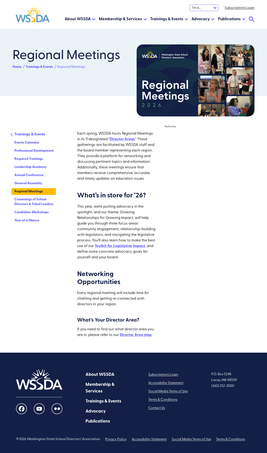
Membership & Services (120, 19)
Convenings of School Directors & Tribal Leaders (33, 202)
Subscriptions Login (163, 374)
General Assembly (28, 183)
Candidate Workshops (31, 212)
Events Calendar (26, 142)
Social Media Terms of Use (168, 391)
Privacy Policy (116, 439)
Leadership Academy (30, 167)
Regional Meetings (28, 191)
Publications (229, 19)
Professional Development (34, 151)
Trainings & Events (166, 19)
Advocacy (200, 19)
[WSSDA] (33, 15)
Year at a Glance (26, 220)
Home (17, 67)
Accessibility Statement (165, 383)
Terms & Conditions (162, 399)
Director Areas (122, 139)
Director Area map (136, 335)
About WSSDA (78, 19)
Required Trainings (28, 159)
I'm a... (196, 8)
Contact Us (156, 408)
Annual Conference (29, 175)
